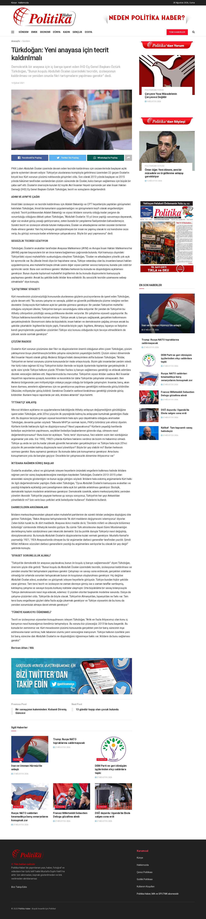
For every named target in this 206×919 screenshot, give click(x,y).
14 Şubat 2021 (17, 83)
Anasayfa (15, 41)
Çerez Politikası (144, 872)
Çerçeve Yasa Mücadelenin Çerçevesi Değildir (161, 95)
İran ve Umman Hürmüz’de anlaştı (161, 325)
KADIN (66, 32)
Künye (14, 3)
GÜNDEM (23, 32)
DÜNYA (56, 32)
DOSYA (88, 32)
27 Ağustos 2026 (20, 774)
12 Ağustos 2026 (154, 181)
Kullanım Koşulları (145, 886)
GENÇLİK (77, 32)
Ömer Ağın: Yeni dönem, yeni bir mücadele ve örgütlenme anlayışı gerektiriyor (164, 173)
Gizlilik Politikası (145, 879)
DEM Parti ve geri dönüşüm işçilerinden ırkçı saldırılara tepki (111, 769)
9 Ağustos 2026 (153, 101)
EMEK (34, 32)
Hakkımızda (23, 3)
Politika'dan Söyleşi (154, 166)
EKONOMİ (45, 32)
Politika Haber (24, 909)
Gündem (26, 41)
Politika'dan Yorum (154, 90)
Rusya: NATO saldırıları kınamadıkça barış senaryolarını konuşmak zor (29, 817)
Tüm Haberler (177, 32)
